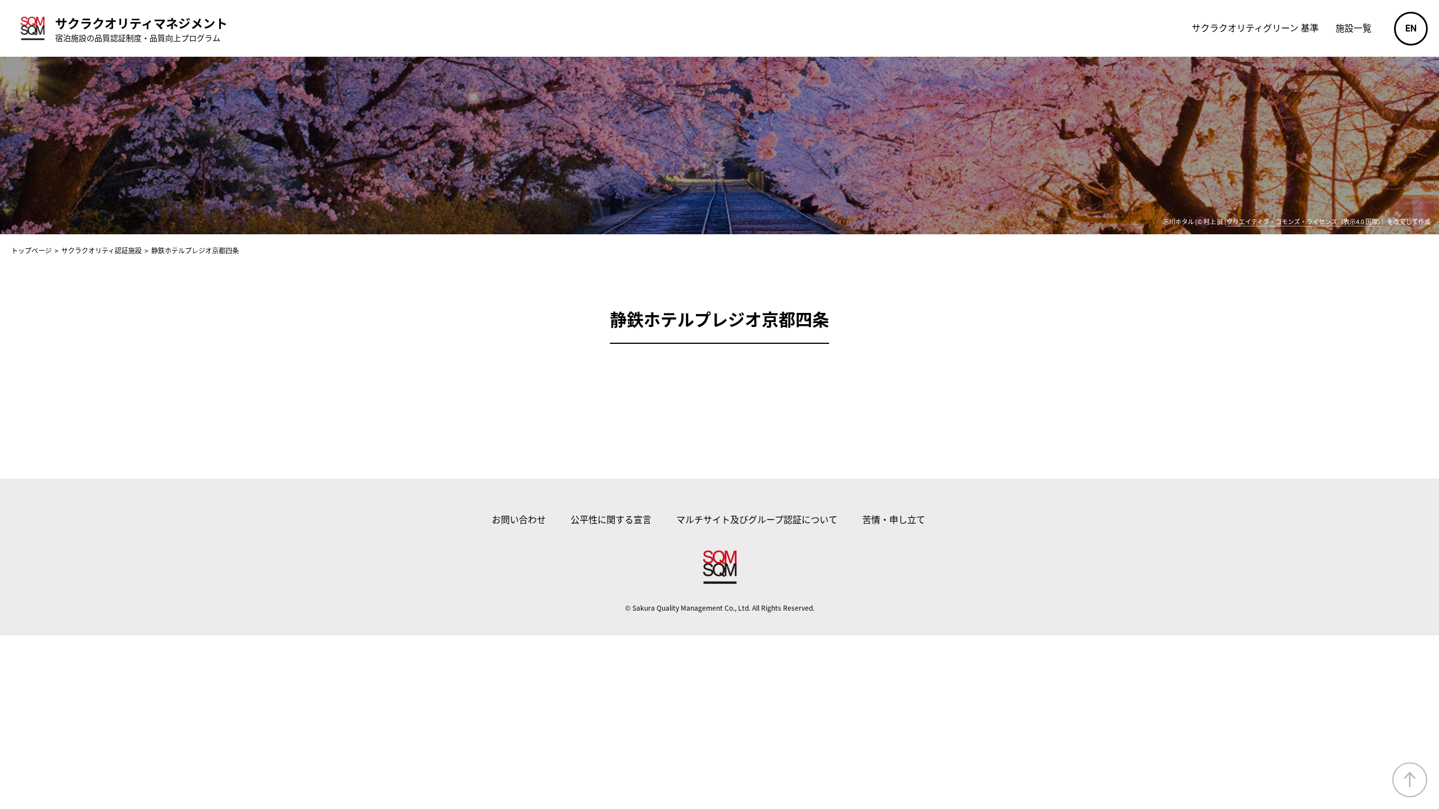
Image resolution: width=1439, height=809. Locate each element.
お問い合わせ (519, 519)
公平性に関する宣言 (611, 519)
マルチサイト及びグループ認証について (757, 519)
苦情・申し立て (893, 519)
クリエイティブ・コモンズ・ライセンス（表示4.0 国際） (1304, 221)
